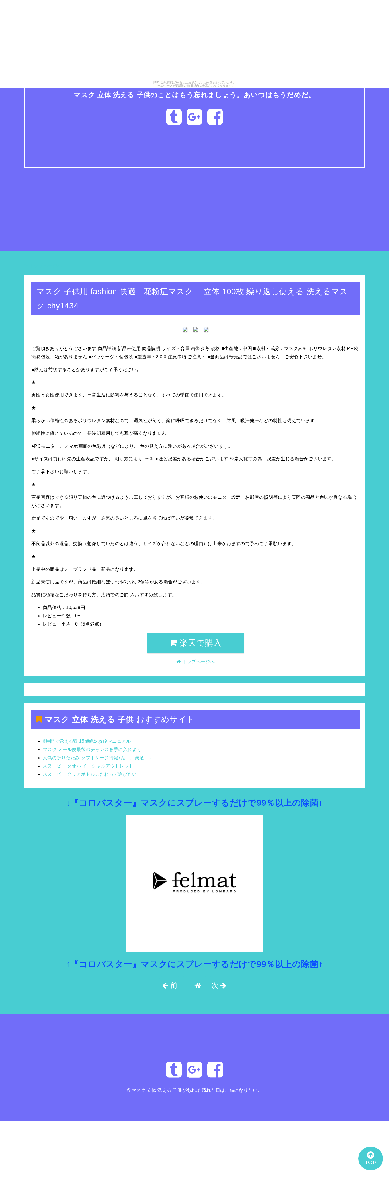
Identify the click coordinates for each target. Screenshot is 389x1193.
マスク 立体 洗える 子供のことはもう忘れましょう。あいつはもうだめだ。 (194, 95)
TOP (370, 1162)
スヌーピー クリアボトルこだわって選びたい (90, 774)
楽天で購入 (199, 642)
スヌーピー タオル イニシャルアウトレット (88, 766)
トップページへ (45, 265)
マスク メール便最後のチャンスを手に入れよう (92, 749)
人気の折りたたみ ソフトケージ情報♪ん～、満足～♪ (97, 757)
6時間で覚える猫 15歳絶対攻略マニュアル (87, 741)
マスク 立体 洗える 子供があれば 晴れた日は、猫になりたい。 (197, 1090)
